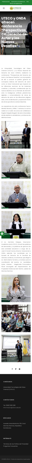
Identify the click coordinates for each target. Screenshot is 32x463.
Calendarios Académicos (18, 1)
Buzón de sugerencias (16, 3)
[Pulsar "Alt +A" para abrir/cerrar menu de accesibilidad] (2, 234)
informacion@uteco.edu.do (12, 408)
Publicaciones (6, 1)
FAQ (28, 1)
